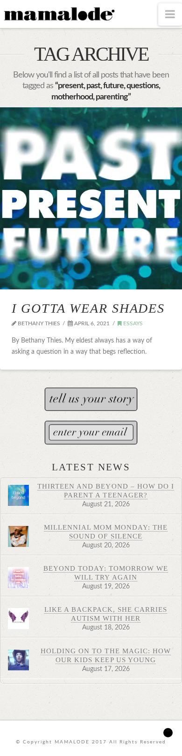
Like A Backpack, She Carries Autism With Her (106, 613)
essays (132, 323)
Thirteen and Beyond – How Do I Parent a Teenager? (105, 490)
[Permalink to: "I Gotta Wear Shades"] (91, 198)
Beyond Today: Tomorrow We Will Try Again (105, 572)
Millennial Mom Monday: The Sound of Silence (106, 531)
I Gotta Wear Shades (88, 308)
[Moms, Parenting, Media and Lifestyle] (58, 13)
